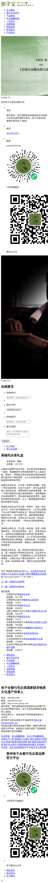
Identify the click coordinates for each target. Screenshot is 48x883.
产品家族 (10, 16)
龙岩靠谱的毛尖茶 (34, 639)
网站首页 (10, 655)
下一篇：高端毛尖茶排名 (13, 586)
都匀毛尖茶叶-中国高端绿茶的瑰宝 (20, 744)
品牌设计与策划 (21, 739)
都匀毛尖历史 (12, 13)
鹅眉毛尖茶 (24, 616)
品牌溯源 (10, 24)
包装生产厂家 (7, 739)
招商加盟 (10, 27)
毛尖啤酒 (5, 736)
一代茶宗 (10, 21)
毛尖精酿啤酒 (12, 18)
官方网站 (10, 10)
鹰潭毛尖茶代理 (30, 600)
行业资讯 (10, 32)
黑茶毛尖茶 (24, 605)
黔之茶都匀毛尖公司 (37, 611)
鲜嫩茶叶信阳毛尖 (34, 628)
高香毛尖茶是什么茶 (37, 622)
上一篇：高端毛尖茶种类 (13, 582)
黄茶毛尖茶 (24, 594)
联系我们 (10, 30)
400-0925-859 (12, 133)
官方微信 (10, 876)
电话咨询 (10, 873)
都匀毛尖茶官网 (38, 747)
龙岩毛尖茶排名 (30, 633)
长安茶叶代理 (36, 571)
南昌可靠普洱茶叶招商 (16, 742)
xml (16, 723)
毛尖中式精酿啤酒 (35, 736)
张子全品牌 (11, 449)
